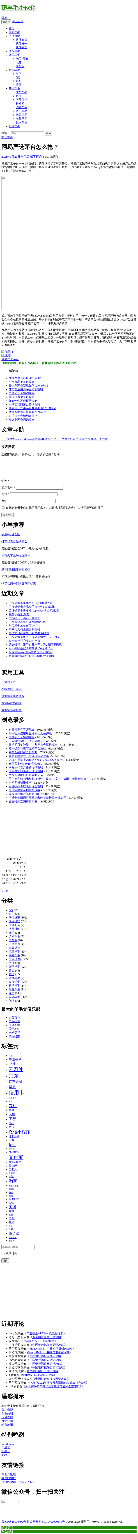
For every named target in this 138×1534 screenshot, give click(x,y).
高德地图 (13, 1237)
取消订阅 (11, 1253)
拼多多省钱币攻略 (20, 782)
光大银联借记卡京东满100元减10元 (31, 648)
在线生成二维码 (11, 689)
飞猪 (19, 62)
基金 (11, 1110)
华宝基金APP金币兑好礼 (24, 625)
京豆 (12, 1086)
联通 (11, 1211)
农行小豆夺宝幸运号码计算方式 (82, 439)
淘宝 (13, 1181)
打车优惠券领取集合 (14, 541)
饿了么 (14, 1233)
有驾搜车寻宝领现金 (21, 729)
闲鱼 (11, 1226)
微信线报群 (8, 1478)
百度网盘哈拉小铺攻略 (46, 1337)
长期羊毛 (14, 126)
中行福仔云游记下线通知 (24, 618)
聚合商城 (7, 1531)
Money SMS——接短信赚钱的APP (28, 439)
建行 (11, 1123)
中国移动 (15, 1059)
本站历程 (14, 1032)
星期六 (13, 1169)
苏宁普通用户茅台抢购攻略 (26, 389)
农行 (13, 1105)
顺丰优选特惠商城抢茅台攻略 (27, 748)
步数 (11, 1176)
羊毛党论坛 (8, 1474)
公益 (11, 1101)
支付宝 (20, 66)
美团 (19, 84)
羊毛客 (25, 156)
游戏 (11, 1188)
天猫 (12, 1114)
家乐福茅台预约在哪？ (23, 415)
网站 (4, 500)
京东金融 (15, 1081)
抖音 (11, 1139)
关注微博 (7, 1409)
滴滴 (11, 1192)
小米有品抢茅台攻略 (21, 381)
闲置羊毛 (21, 114)
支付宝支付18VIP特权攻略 (25, 763)
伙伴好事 (21, 39)
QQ (18, 77)
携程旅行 (14, 1152)
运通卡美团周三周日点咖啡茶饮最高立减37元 (37, 797)
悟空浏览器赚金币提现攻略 (26, 771)
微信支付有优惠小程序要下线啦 (29, 633)
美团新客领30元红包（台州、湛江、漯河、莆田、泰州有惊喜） (49, 778)
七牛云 (5, 1451)
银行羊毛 (14, 51)
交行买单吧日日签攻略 (23, 775)
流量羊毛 (14, 951)
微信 (19, 73)
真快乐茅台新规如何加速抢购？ (29, 385)
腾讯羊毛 (14, 70)
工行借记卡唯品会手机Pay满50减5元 (32, 606)
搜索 (4, 17)
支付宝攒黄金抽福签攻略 (24, 790)
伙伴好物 (21, 43)
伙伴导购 (7, 1417)
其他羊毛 (14, 88)
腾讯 (11, 974)
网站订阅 (7, 1420)
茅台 (16, 359)
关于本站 (14, 1028)
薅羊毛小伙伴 (18, 7)
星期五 (13, 1166)
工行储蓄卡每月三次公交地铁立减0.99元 (34, 637)
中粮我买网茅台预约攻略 (24, 404)
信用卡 (16, 1092)
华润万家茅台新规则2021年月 (27, 412)
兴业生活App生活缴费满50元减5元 (30, 652)
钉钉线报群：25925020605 (17, 1482)
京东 (19, 80)
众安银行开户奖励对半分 (24, 640)
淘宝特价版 (14, 1186)
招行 (12, 1144)
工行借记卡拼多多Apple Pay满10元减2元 (34, 610)
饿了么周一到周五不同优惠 (18, 583)
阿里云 (5, 1447)
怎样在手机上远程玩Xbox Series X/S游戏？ (35, 759)
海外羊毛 (21, 118)
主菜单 (6, 21)
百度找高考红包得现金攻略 (26, 786)
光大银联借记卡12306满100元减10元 (32, 655)
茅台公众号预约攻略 (21, 393)
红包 (11, 1202)
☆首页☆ (14, 1017)
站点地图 (7, 1424)
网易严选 (7, 359)
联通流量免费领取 (12, 696)
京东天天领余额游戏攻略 (24, 629)
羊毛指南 (14, 1036)
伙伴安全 (21, 47)
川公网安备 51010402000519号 (46, 1521)
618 (10, 1056)
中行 (12, 1064)
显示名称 (8, 487)
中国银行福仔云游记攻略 (24, 741)
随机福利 (7, 1527)
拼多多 (20, 103)
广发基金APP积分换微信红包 (27, 621)
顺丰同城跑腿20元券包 (15, 569)
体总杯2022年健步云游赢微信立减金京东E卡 (57, 1382)
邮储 (11, 1222)
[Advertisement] (69, 831)
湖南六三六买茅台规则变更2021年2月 (32, 408)
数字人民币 (15, 1162)
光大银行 (13, 1098)
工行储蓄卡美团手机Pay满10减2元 (30, 603)
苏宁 (11, 1214)
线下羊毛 (21, 111)
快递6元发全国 (10, 534)
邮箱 (5, 494)
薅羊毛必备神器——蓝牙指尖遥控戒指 (33, 744)
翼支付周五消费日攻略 (23, 801)
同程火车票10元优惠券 (15, 555)
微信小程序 (19, 1132)
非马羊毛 (21, 92)
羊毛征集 (14, 1021)
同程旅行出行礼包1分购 (24, 793)
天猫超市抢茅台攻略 (21, 396)
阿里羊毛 (14, 54)
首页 (11, 28)
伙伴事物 (14, 35)
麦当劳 (12, 1241)
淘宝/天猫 (22, 58)
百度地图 (14, 1199)
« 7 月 (5, 891)
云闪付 (16, 1069)
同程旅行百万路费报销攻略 (26, 767)
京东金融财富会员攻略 (23, 752)
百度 (19, 95)
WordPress (7, 1444)
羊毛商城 (7, 1413)
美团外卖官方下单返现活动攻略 (29, 756)
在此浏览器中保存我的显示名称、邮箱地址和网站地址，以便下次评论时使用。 (56, 507)
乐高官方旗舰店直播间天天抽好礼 (30, 733)
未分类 (13, 947)
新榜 (4, 1455)
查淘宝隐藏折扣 (11, 710)
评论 (5, 480)
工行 (12, 1119)
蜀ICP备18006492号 (13, 1521)
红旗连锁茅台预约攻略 (23, 400)
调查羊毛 (21, 107)
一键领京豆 (8, 682)
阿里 (11, 993)
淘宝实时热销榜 (11, 703)
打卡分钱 (14, 1136)
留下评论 (36, 156)
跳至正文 (18, 21)
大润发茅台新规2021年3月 (25, 378)
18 (7, 879)
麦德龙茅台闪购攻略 (21, 419)
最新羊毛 (14, 32)
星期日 (12, 1173)
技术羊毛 (21, 122)
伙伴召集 (14, 1025)
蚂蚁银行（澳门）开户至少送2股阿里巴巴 (35, 644)
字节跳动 (21, 99)
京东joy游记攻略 (19, 614)
